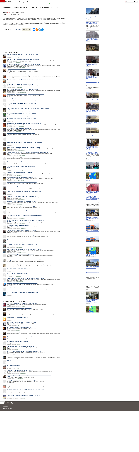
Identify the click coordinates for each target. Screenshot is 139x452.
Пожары (44, 3)
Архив (21, 3)
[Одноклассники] (37, 29)
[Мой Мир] (42, 29)
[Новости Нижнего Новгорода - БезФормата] (6, 1)
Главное (17, 3)
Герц (20, 16)
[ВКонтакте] (34, 29)
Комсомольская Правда (15, 29)
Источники (26, 3)
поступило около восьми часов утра (29, 21)
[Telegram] (39, 29)
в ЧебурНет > (50, 3)
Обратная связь (5, 406)
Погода (31, 3)
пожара (8, 12)
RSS (11, 408)
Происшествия (37, 3)
